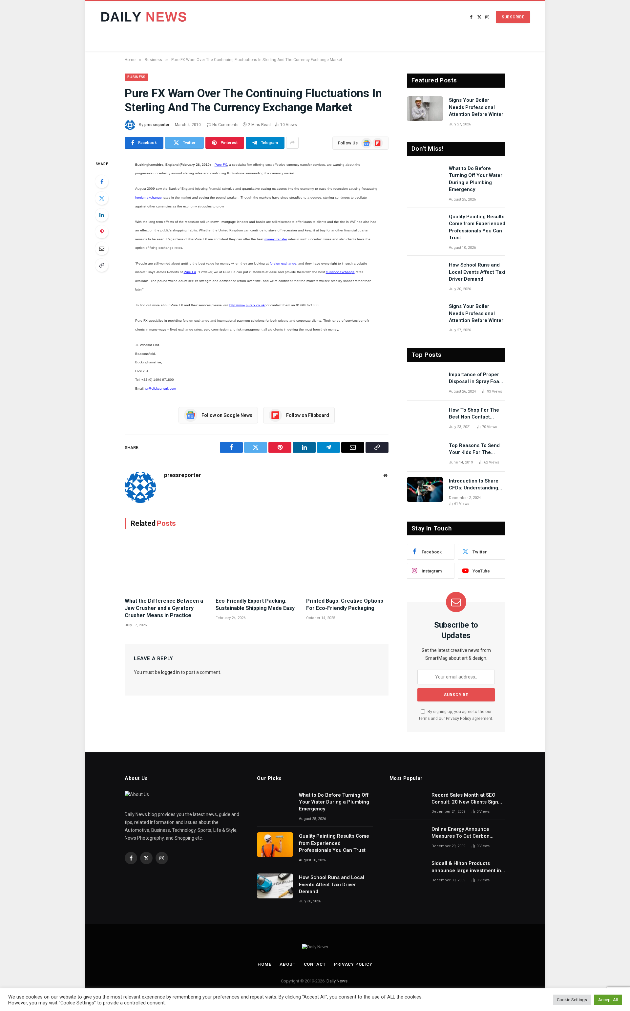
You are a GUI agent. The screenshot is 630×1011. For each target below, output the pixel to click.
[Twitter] (101, 198)
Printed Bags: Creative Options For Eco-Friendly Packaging (344, 604)
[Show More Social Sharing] (292, 143)
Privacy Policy (458, 718)
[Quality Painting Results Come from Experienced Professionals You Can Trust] (425, 225)
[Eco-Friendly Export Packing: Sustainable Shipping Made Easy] (257, 564)
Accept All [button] (608, 999)
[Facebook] (101, 181)
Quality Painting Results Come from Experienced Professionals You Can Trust (477, 227)
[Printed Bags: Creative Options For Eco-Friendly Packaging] (347, 564)
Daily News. (337, 981)
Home (264, 964)
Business (136, 77)
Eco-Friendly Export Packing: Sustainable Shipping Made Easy (255, 604)
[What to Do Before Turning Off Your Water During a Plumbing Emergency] (425, 176)
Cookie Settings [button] (572, 999)
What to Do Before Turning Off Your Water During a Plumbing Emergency (475, 178)
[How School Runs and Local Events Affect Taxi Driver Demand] (425, 273)
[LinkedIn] (101, 215)
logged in (170, 672)
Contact (315, 964)
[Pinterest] (101, 231)
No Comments (225, 124)
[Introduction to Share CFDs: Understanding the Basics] (425, 489)
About (288, 964)
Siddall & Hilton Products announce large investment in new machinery (466, 867)
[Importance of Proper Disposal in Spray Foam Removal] (425, 383)
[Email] (101, 248)
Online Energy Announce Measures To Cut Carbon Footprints (460, 833)
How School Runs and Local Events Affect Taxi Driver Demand (477, 272)
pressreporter (156, 124)
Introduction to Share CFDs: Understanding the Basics (473, 485)
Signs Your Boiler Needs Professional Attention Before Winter (476, 107)
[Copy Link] (101, 265)
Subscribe (513, 17)
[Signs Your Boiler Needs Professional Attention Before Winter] (425, 108)
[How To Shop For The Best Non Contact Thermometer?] (425, 418)
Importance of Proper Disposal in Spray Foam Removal (476, 378)
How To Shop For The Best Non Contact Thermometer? (474, 414)
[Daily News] (145, 17)
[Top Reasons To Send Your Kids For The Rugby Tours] (425, 453)
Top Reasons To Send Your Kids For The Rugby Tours (474, 449)
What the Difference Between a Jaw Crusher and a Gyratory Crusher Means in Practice (164, 608)
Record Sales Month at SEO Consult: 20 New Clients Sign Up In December (464, 799)
